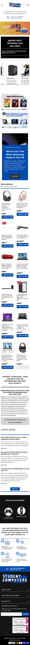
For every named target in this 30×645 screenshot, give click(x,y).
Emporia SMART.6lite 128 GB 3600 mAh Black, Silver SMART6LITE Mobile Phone (22, 297)
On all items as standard (16, 18)
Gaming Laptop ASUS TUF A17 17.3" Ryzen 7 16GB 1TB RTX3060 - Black (22, 327)
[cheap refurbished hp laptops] (15, 119)
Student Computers (11, 638)
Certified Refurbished (17, 568)
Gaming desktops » (6, 83)
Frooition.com (17, 640)
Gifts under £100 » (21, 82)
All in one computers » (7, 80)
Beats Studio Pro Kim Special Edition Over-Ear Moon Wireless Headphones (22, 205)
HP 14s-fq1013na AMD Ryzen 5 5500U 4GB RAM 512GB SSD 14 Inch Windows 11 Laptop (7, 357)
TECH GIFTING (21, 78)
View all (15, 489)
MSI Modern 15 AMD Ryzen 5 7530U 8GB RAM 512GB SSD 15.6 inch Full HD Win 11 (22, 266)
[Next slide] (27, 75)
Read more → (4, 448)
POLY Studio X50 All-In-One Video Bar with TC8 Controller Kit (22, 236)
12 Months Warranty (17, 16)
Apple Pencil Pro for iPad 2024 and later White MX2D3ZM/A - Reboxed (7, 237)
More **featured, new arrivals (8, 186)
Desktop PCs (6, 78)
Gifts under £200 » (21, 81)
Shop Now (24, 31)
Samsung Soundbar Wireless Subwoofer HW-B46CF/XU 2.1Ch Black (7, 296)
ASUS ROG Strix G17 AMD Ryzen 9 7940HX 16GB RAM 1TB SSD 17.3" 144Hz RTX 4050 (7, 327)
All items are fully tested (15, 569)
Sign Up (25, 614)
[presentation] (1, 512)
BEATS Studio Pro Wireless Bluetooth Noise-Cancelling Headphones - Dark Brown (22, 357)
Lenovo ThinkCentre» (7, 81)
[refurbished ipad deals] (15, 102)
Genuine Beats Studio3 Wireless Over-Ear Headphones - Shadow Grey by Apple (6, 207)
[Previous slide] (2, 75)
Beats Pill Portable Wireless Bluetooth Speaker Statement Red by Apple (7, 266)
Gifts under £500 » (21, 80)
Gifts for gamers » (21, 84)
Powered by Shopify (21, 638)
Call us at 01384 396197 (15, 422)
